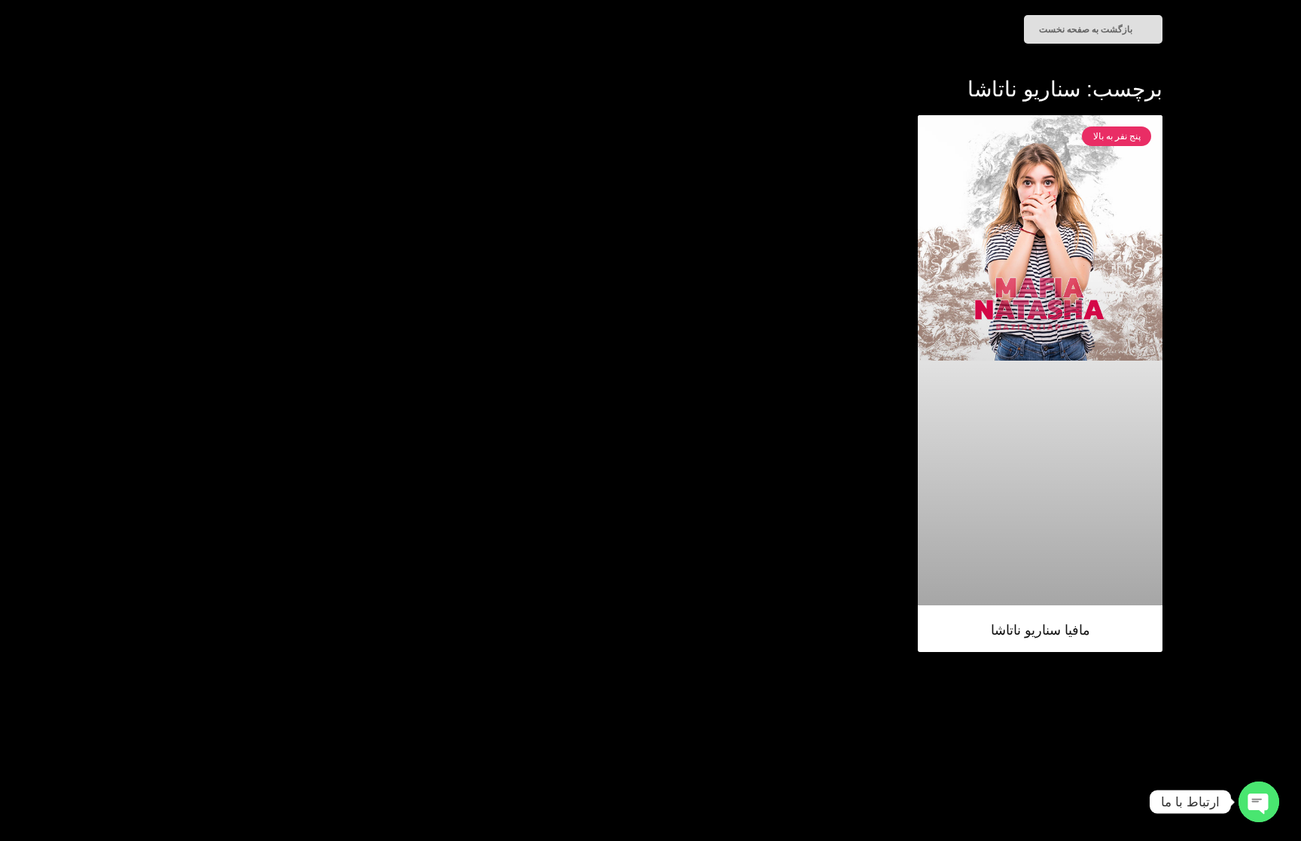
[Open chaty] (1259, 802)
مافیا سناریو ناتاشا (1040, 630)
